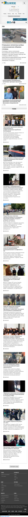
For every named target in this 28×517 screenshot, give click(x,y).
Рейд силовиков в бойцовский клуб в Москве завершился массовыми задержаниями (13, 159)
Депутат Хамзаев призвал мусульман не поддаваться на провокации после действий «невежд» (11, 278)
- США (2, 490)
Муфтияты (20, 511)
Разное (15, 493)
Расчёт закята (19, 19)
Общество (2, 493)
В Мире (2, 482)
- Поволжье (16, 477)
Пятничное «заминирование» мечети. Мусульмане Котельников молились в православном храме (13, 188)
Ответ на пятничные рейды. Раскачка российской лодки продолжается (11, 366)
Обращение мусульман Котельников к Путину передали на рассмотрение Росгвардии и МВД (13, 394)
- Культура (15, 495)
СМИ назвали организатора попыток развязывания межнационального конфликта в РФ (12, 249)
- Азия (2, 484)
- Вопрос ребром (17, 484)
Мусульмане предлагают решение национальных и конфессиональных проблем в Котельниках (13, 129)
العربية (24, 511)
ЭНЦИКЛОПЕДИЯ (4, 511)
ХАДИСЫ (12, 511)
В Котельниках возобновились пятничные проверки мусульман (12, 81)
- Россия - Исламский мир (18, 485)
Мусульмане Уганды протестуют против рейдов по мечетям (12, 448)
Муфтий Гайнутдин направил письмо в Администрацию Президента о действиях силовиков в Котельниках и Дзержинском (13, 308)
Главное (2, 472)
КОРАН (9, 511)
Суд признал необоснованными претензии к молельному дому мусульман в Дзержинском (12, 101)
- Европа (2, 487)
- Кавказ (15, 474)
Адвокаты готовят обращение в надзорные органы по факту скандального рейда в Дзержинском (13, 337)
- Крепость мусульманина (5, 474)
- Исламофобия (16, 500)
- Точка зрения (3, 476)
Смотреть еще (14, 466)
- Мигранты (3, 500)
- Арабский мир (3, 485)
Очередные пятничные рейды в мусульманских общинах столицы (13, 47)
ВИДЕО (16, 511)
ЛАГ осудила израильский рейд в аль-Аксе (12, 422)
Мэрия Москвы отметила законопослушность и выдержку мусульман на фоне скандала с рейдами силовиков (12, 218)
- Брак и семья (16, 498)
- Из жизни (3, 498)
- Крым (15, 476)
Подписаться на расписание (14, 16)
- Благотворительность (4, 495)
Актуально (16, 482)
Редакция (3, 508)
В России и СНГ (16, 472)
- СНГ (15, 479)
